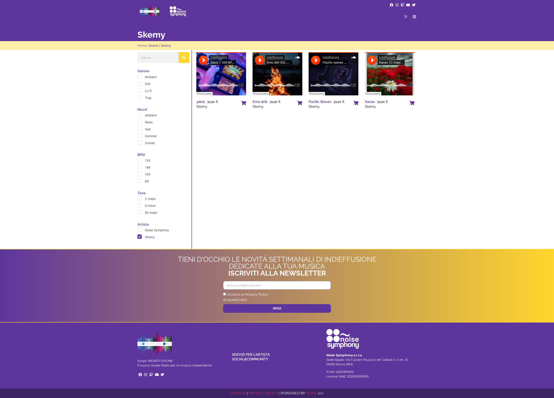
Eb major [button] (151, 212)
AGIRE (311, 393)
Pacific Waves (320, 102)
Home (142, 46)
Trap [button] (148, 98)
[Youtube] (408, 5)
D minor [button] (150, 205)
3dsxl (200, 102)
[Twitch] (403, 5)
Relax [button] (149, 122)
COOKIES (238, 393)
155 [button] (147, 174)
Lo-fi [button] (148, 91)
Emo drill (260, 102)
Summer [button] (151, 136)
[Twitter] (414, 5)
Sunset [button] (150, 143)
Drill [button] (147, 84)
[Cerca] (184, 57)
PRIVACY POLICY (263, 393)
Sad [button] (148, 129)
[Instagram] (397, 5)
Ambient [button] (151, 77)
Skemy (201, 106)
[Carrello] (405, 16)
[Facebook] (391, 5)
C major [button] (150, 199)
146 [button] (147, 167)
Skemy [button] (150, 237)
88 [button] (147, 181)
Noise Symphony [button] (157, 230)
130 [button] (147, 160)
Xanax (370, 102)
